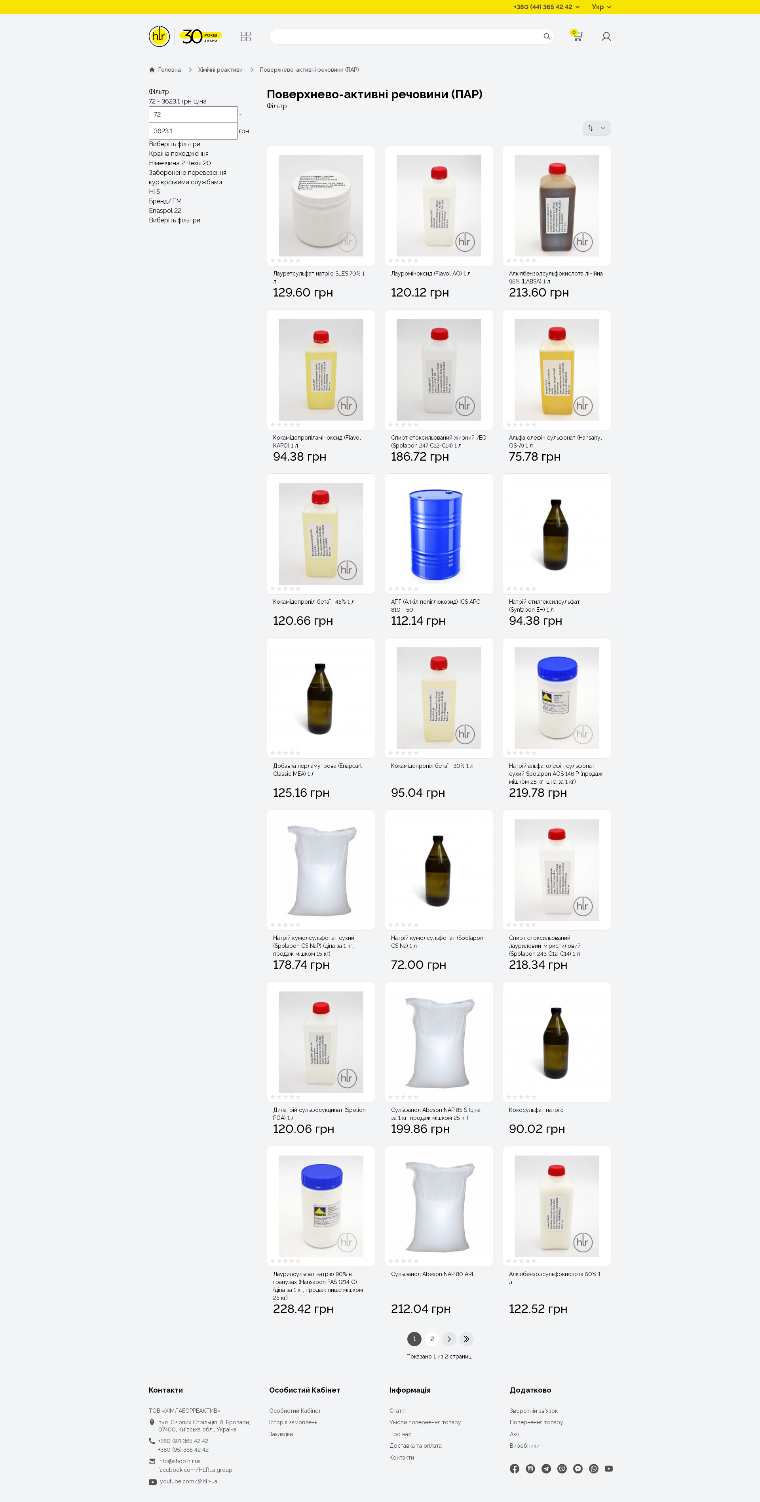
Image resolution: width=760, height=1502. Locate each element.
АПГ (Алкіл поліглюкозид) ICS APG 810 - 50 (436, 606)
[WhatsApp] (593, 1468)
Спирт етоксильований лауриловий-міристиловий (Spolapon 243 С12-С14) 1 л (545, 946)
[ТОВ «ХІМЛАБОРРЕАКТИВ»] (185, 36)
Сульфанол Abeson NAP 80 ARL (433, 1274)
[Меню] (246, 36)
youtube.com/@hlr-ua (188, 1481)
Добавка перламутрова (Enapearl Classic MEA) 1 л (317, 770)
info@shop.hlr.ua (179, 1461)
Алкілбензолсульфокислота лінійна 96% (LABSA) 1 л (556, 277)
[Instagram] (530, 1468)
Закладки (281, 1434)
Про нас (400, 1434)
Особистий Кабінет (295, 1411)
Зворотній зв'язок (534, 1411)
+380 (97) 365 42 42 (183, 1441)
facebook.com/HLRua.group (195, 1470)
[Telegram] (546, 1468)
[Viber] (562, 1468)
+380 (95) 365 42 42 (183, 1450)
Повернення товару (536, 1422)
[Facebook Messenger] (578, 1468)
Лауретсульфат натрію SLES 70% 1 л (319, 277)
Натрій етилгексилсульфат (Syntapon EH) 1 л (544, 606)
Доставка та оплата (416, 1446)
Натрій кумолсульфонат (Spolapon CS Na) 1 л (437, 942)
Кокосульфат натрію (536, 1110)
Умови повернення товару (425, 1422)
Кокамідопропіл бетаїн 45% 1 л (314, 602)
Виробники (525, 1446)
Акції (516, 1434)
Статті (398, 1411)
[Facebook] (514, 1468)
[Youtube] (609, 1469)
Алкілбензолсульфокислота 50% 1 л (554, 1278)
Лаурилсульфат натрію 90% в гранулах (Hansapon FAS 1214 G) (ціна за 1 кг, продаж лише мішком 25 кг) (318, 1286)
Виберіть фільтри (174, 144)
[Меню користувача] (606, 36)
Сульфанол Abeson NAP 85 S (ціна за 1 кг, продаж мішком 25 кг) (436, 1114)
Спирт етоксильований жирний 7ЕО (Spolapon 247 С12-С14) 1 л (438, 441)
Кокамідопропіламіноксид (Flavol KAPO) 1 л (317, 441)
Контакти (402, 1457)
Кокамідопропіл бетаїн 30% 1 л (432, 766)
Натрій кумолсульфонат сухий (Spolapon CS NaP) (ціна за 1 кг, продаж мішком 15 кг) (313, 946)
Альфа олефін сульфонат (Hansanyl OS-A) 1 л (555, 441)
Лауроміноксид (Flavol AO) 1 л (431, 273)
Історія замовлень (293, 1422)
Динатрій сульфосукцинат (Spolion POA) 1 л (319, 1114)
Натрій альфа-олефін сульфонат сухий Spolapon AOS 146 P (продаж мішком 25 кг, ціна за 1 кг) (555, 774)
